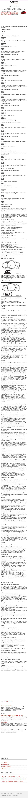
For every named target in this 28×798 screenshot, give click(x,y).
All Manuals (4, 762)
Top (8, 793)
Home (2, 793)
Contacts (17, 793)
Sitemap (12, 793)
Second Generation (7, 9)
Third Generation (18, 9)
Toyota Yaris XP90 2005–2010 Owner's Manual (12, 776)
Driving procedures (7, 14)
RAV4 (25, 9)
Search (21, 793)
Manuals (9, 8)
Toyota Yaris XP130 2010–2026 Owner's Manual (9, 13)
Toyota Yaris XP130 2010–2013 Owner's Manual (12, 781)
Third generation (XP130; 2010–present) (8, 12)
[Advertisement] (14, 20)
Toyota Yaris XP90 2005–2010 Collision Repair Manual (14, 779)
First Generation (17, 8)
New (5, 793)
